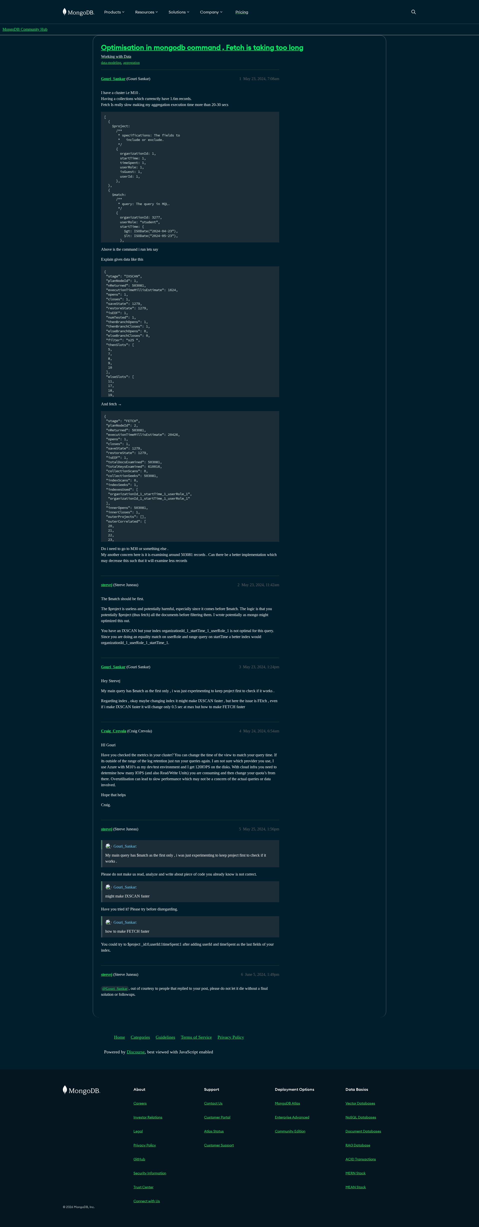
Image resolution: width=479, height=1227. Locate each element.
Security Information (149, 1173)
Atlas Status (214, 1131)
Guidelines (165, 1037)
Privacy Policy (231, 1037)
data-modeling (111, 63)
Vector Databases (360, 1103)
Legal (138, 1131)
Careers (140, 1103)
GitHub (139, 1159)
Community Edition (290, 1131)
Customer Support (219, 1145)
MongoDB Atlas (287, 1103)
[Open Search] (413, 12)
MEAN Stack (356, 1187)
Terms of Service (196, 1037)
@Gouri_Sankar (114, 989)
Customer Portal (217, 1117)
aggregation (131, 63)
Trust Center (143, 1187)
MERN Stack (356, 1173)
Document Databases (363, 1131)
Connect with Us (146, 1201)
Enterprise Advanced (292, 1117)
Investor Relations (147, 1117)
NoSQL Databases (361, 1117)
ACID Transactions (361, 1159)
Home (119, 1037)
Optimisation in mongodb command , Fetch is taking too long (202, 47)
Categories (140, 1037)
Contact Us (213, 1103)
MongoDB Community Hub (24, 29)
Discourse (136, 1051)
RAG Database (358, 1145)
